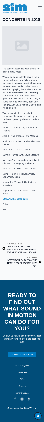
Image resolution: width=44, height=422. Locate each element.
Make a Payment (22, 366)
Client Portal (22, 372)
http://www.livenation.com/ (15, 199)
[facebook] (15, 399)
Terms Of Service (22, 393)
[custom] (29, 399)
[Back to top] (38, 416)
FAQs (22, 379)
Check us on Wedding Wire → (22, 408)
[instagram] (22, 399)
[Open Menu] (40, 8)
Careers (22, 386)
